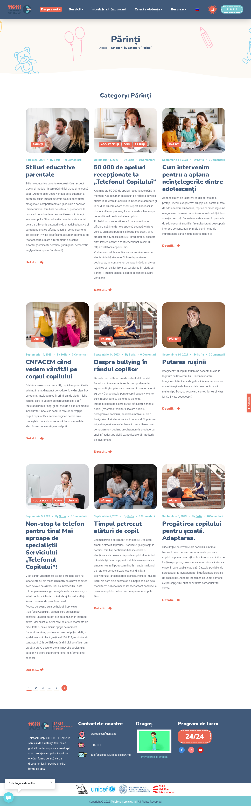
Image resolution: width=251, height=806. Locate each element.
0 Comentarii (73, 160)
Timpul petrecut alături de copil (118, 527)
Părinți (38, 144)
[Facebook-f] (182, 750)
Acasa (103, 47)
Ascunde (248, 401)
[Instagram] (191, 750)
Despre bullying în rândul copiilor (121, 365)
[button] (232, 9)
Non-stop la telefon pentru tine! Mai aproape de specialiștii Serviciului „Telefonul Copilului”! (55, 545)
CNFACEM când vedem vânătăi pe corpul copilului (51, 369)
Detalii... (32, 262)
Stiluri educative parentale (50, 171)
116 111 (96, 745)
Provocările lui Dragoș (154, 756)
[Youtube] (201, 750)
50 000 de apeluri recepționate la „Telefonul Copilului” (125, 174)
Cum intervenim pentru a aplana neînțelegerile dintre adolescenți (192, 178)
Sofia (57, 160)
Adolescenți (110, 144)
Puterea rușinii (184, 362)
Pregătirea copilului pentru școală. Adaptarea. (191, 531)
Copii (126, 144)
